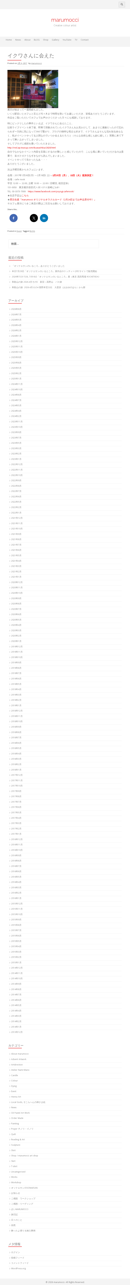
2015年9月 (16, 920)
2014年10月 (17, 979)
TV (76, 40)
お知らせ (15, 1193)
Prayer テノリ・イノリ (22, 1129)
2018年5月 (16, 748)
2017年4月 (16, 818)
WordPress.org (18, 1269)
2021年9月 (16, 534)
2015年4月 (16, 947)
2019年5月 (16, 684)
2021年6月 (16, 550)
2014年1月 (16, 1027)
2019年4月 (16, 689)
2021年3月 (16, 566)
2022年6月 (16, 497)
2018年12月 (17, 711)
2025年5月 (16, 368)
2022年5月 (16, 502)
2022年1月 (16, 513)
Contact (85, 40)
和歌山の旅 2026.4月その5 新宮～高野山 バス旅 (37, 282)
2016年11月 (17, 845)
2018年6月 (16, 743)
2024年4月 (16, 411)
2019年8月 (16, 668)
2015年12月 (17, 904)
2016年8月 (16, 861)
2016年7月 (16, 866)
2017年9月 (16, 791)
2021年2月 (16, 572)
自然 (13, 1225)
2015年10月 (17, 914)
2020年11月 (17, 588)
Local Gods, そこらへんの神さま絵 (28, 1102)
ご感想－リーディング (22, 1204)
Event (19, 231)
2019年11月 (17, 652)
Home (9, 40)
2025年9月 (16, 357)
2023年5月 (16, 443)
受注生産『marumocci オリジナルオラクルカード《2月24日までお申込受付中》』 (53, 200)
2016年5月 (16, 877)
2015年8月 (16, 925)
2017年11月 (17, 781)
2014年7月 (16, 995)
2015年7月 (16, 930)
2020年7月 (16, 609)
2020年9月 (16, 599)
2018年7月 (16, 738)
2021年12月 (17, 518)
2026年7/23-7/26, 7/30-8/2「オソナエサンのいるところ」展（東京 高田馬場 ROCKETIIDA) (55, 277)
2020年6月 (16, 614)
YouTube (67, 40)
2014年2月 (16, 1022)
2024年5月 (16, 406)
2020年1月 (16, 641)
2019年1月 (16, 706)
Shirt (13, 1150)
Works (14, 1177)
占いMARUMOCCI (19, 1209)
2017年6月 (16, 807)
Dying (14, 1086)
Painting (15, 1124)
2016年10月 (17, 850)
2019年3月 (16, 695)
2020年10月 (17, 593)
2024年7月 (16, 400)
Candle (14, 1075)
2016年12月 (17, 839)
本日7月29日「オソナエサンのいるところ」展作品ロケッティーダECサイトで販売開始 (54, 271)
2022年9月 (16, 481)
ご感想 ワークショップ (23, 1199)
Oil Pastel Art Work (20, 1113)
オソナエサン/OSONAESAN (24, 1188)
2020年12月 (17, 582)
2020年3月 (16, 631)
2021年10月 (17, 529)
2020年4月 (16, 625)
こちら (25, 196)
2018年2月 (16, 764)
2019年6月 (16, 679)
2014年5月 (16, 1005)
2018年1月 (16, 770)
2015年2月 (16, 957)
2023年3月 (16, 449)
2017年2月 (16, 829)
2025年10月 (17, 352)
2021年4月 (16, 561)
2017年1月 (16, 834)
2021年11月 (17, 524)
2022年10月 (17, 475)
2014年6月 (16, 1000)
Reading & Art (18, 1140)
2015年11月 (17, 909)
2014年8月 (16, 989)
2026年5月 (16, 320)
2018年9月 (16, 727)
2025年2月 (16, 374)
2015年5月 (16, 941)
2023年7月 (16, 438)
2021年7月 (16, 545)
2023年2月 (16, 454)
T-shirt (14, 1166)
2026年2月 (16, 331)
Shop (45, 40)
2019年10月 (17, 657)
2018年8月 (16, 732)
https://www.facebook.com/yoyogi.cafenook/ (51, 192)
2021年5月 (16, 556)
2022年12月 (17, 464)
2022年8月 (16, 486)
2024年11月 (17, 384)
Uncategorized (18, 1172)
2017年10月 (17, 786)
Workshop (16, 1183)
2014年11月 (17, 973)
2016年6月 (16, 872)
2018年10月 (17, 722)
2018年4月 (16, 754)
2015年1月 (16, 963)
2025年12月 (17, 341)
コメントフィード (20, 1263)
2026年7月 (16, 315)
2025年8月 (16, 363)
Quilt (13, 1134)
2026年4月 (16, 325)
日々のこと (16, 1220)
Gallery (55, 40)
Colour (14, 1081)
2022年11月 (17, 470)
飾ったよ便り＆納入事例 (23, 1231)
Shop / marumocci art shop (24, 1156)
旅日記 (14, 1215)
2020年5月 (16, 620)
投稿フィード (17, 1258)
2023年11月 (17, 422)
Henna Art (16, 1097)
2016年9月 (16, 856)
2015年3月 (16, 952)
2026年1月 (16, 336)
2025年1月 (16, 379)
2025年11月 (17, 347)
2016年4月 (16, 882)
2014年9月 (16, 984)
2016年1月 (16, 898)
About (27, 40)
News (18, 40)
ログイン (15, 1252)
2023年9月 (16, 432)
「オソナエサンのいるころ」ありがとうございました (38, 266)
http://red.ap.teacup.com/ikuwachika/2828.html (31, 148)
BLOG (37, 40)
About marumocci (20, 1054)
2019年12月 (17, 647)
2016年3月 (16, 888)
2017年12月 (17, 775)
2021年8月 (16, 539)
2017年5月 (16, 813)
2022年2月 (16, 507)
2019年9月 (16, 663)
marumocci (65, 20)
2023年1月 (16, 459)
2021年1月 (16, 577)
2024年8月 (16, 395)
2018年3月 (16, 759)
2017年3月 (16, 823)
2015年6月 (16, 936)
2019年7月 (16, 673)
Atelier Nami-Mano (20, 1070)
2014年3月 (16, 1016)
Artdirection (17, 1065)
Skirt (13, 1161)
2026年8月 (16, 309)
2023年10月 (17, 427)
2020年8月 (16, 604)
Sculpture (15, 1145)
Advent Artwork (18, 1059)
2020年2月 (16, 636)
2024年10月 (17, 390)
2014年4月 (16, 1011)
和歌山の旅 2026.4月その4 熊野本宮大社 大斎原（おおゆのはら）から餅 (48, 287)
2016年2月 (16, 893)
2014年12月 (17, 968)
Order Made (17, 1118)
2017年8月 (16, 797)
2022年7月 (16, 491)
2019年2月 (16, 700)
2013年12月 (17, 1032)
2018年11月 (17, 716)
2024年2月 (16, 416)
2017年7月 (16, 802)
